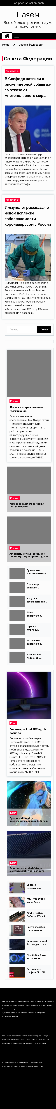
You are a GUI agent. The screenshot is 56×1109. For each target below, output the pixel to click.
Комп (13, 723)
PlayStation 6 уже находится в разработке (37, 957)
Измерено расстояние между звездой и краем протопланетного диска (26, 505)
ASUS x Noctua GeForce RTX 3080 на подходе (37, 915)
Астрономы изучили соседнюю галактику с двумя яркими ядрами (29, 555)
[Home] (7, 36)
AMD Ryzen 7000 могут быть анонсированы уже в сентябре (36, 901)
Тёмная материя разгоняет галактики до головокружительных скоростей (27, 409)
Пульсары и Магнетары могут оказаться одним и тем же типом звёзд (37, 572)
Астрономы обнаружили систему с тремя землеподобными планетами (37, 642)
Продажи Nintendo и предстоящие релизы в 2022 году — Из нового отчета (28, 819)
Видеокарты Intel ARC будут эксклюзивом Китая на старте (26, 869)
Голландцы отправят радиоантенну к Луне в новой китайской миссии (36, 586)
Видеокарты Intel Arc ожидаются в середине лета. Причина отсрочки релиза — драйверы (37, 943)
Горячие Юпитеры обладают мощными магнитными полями (34, 628)
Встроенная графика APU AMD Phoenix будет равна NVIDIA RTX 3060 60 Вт (37, 971)
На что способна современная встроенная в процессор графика (36, 929)
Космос (14, 401)
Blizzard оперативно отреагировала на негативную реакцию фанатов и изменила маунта (37, 887)
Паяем (28, 14)
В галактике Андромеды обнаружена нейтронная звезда (34, 656)
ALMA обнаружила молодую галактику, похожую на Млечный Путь (35, 614)
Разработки (12, 71)
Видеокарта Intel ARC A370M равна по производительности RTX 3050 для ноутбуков (27, 731)
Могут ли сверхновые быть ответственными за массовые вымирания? (37, 600)
